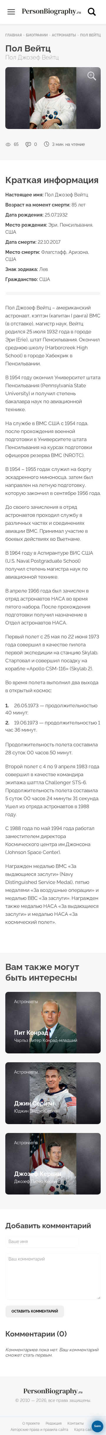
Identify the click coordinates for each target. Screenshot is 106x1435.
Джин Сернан (34, 1103)
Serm (97, 1426)
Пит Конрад (31, 1032)
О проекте (31, 1423)
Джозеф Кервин (37, 1173)
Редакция (54, 1423)
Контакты (75, 1423)
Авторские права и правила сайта (39, 1430)
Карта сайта (84, 1430)
